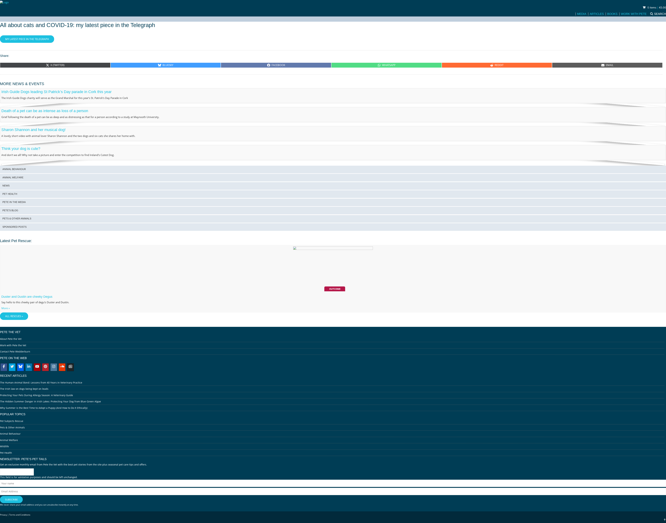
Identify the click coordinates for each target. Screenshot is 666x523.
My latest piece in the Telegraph (27, 39)
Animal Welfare (12, 177)
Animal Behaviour (14, 169)
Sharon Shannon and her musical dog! (33, 130)
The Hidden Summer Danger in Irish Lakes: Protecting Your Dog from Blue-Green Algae (50, 401)
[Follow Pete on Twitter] (12, 366)
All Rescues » (14, 316)
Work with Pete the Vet (13, 345)
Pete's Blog (10, 210)
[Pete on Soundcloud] (62, 366)
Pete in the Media (14, 202)
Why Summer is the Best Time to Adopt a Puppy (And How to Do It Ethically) (43, 407)
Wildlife (4, 446)
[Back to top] (664, 519)
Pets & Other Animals (16, 218)
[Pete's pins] (45, 366)
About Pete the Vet (11, 339)
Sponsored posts (14, 227)
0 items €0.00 (656, 7)
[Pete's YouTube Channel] (37, 366)
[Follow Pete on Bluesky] (20, 366)
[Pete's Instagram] (53, 366)
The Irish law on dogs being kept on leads (24, 388)
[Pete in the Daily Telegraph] (70, 366)
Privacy (3, 514)
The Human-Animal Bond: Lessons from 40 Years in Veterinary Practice (41, 382)
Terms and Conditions (19, 514)
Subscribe (11, 499)
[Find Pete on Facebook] (3, 366)
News (6, 185)
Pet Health (9, 194)
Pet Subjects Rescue (11, 421)
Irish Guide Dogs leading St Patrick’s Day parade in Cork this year (56, 92)
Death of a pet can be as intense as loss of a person (44, 111)
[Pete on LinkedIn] (28, 366)
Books (612, 13)
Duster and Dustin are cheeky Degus (26, 296)
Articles (597, 13)
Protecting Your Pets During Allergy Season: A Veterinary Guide (36, 395)
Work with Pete (634, 13)
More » (5, 308)
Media (581, 13)
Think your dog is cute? (20, 148)
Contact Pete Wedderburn (15, 351)
